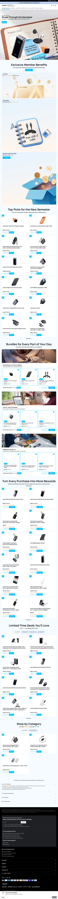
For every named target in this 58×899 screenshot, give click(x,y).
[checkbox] (3, 824)
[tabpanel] (29, 676)
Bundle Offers (18, 8)
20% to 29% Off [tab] (33, 632)
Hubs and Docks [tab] (33, 730)
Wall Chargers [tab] (24, 730)
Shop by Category (39, 8)
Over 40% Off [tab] (17, 632)
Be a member (12, 507)
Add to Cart (5, 232)
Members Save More (6, 8)
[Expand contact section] (55, 870)
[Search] (51, 5)
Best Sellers (13, 8)
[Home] (9, 5)
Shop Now (4, 22)
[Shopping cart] (53, 5)
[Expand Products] (55, 860)
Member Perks (25, 8)
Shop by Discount (31, 8)
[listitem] (3, 878)
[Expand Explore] (55, 863)
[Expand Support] (55, 866)
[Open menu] (55, 5)
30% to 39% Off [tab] (25, 632)
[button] (29, 70)
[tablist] (29, 632)
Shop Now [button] (6, 157)
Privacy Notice (19, 824)
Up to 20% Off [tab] (40, 632)
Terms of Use (12, 824)
